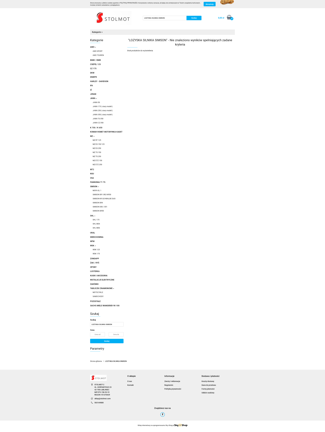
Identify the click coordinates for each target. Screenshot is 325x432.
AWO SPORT (97, 51)
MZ (91, 136)
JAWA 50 (96, 102)
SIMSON (94, 186)
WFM (92, 241)
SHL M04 (96, 224)
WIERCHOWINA (96, 237)
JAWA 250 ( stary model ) (103, 110)
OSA (92, 178)
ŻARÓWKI (94, 284)
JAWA (93, 98)
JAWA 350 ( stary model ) (103, 115)
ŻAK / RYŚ (94, 263)
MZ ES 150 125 (98, 144)
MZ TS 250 (97, 156)
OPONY (93, 267)
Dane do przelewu (209, 385)
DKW (92, 73)
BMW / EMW (95, 60)
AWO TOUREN (98, 55)
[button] (131, 376)
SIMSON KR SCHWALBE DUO (104, 199)
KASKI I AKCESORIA (98, 275)
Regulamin (168, 385)
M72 (92, 169)
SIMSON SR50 (98, 211)
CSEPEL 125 (95, 64)
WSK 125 (96, 250)
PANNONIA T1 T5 (97, 182)
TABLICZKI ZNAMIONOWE (101, 288)
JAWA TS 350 (98, 119)
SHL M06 (96, 228)
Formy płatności (208, 389)
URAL (92, 233)
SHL (92, 216)
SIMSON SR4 (98, 203)
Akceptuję (210, 4)
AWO (92, 47)
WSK (92, 245)
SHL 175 (96, 220)
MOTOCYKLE (98, 292)
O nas (129, 381)
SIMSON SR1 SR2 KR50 (102, 194)
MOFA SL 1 (97, 190)
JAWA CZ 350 (98, 123)
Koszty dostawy (208, 381)
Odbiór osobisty (208, 393)
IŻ (91, 90)
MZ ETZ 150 (97, 160)
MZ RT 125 (97, 140)
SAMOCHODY (98, 296)
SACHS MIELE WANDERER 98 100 (104, 305)
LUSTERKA (95, 271)
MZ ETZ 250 (97, 164)
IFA (91, 85)
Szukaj (106, 341)
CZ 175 (93, 68)
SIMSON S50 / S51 (100, 207)
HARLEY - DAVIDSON (99, 81)
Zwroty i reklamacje (172, 381)
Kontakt (130, 385)
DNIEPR (93, 77)
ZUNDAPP (94, 258)
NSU (92, 174)
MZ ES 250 (97, 148)
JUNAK (93, 94)
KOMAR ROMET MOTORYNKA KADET (106, 132)
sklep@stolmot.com (102, 399)
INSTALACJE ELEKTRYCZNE (102, 280)
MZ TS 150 (97, 152)
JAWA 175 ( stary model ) (103, 106)
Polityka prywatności (172, 389)
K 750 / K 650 (96, 127)
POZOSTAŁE (95, 301)
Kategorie (96, 32)
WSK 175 (96, 254)
